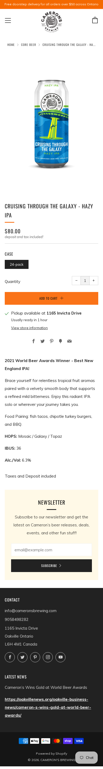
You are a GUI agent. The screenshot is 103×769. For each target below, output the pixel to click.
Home (11, 44)
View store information (29, 328)
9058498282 (17, 619)
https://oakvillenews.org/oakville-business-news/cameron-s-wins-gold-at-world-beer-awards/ (48, 707)
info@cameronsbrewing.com (31, 610)
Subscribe (49, 565)
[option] (51, 121)
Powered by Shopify (51, 753)
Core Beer (28, 44)
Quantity (12, 281)
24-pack (17, 264)
